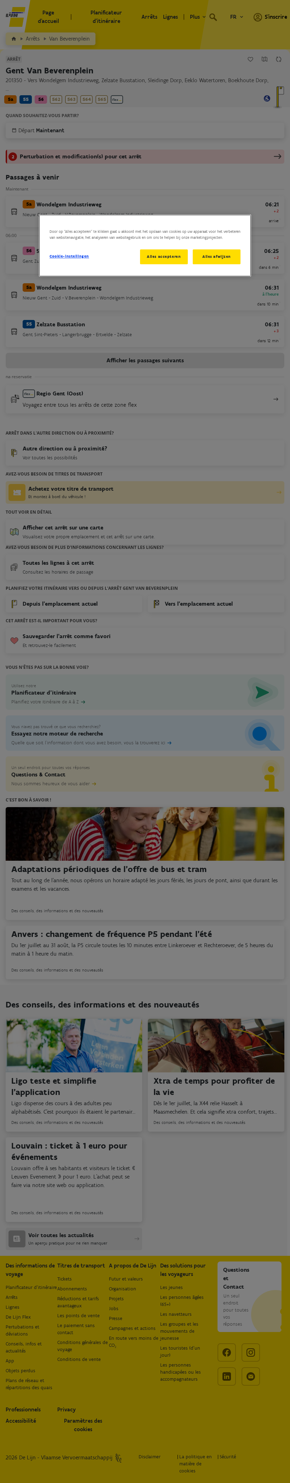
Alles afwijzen (216, 256)
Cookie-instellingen (69, 256)
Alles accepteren (164, 256)
